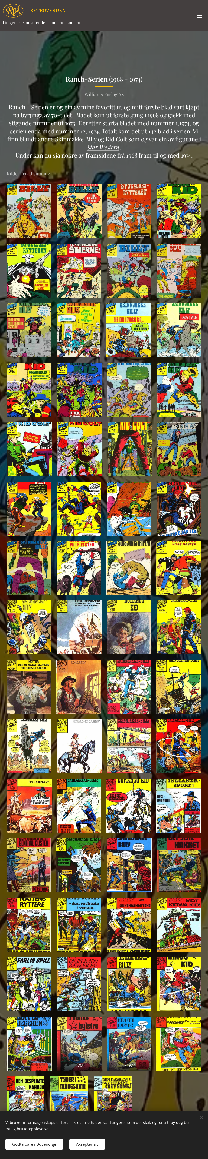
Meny (199, 15)
